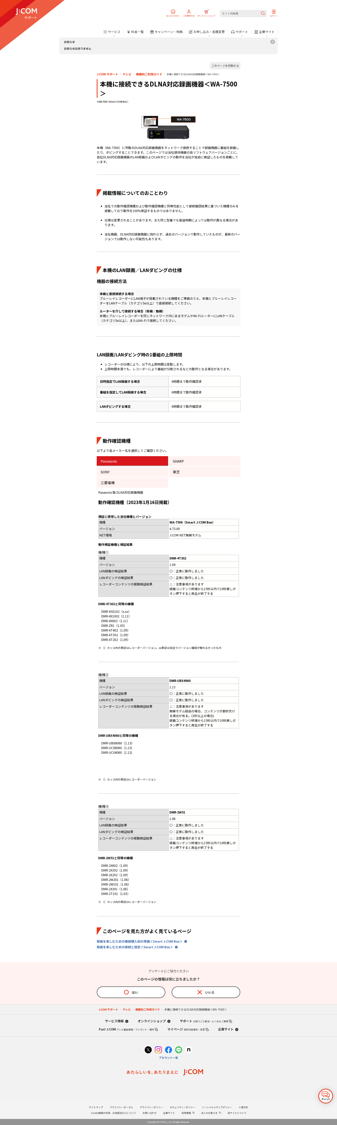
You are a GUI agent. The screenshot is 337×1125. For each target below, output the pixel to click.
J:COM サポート (107, 74)
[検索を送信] (263, 13)
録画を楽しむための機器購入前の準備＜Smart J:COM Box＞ (140, 941)
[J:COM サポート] (26, 13)
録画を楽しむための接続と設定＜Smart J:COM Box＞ (135, 947)
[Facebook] (168, 1050)
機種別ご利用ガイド (149, 74)
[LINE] (178, 1050)
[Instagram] (158, 1050)
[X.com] (148, 1050)
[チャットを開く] (325, 1096)
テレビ (127, 74)
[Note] (188, 1050)
